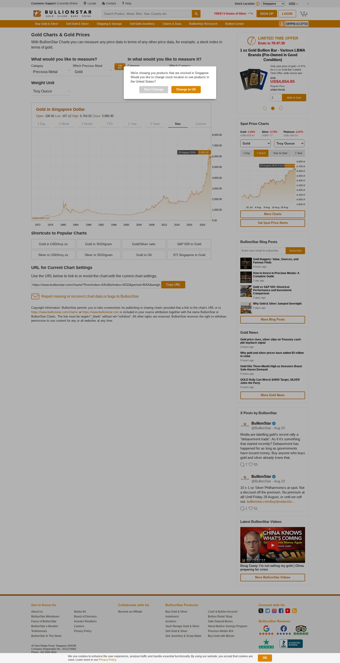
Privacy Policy (107, 659)
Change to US (186, 89)
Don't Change (153, 89)
